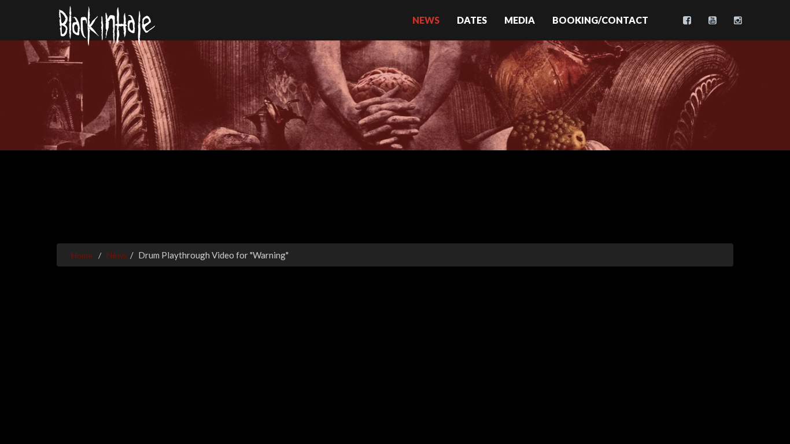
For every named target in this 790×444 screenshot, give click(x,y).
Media (519, 19)
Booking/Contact (600, 19)
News (426, 19)
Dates (472, 19)
